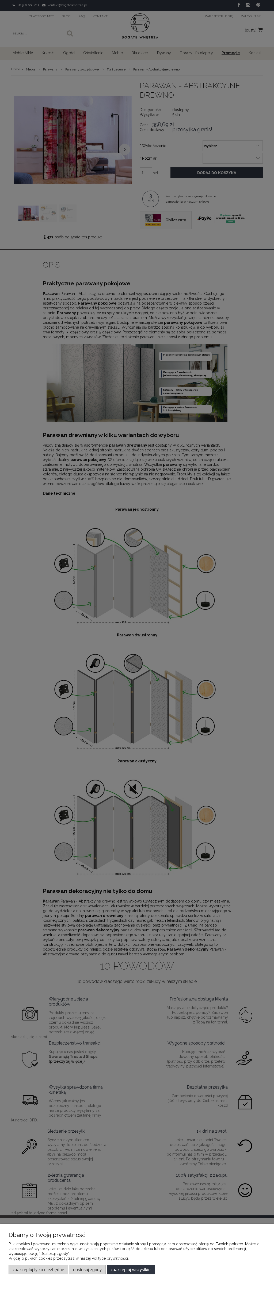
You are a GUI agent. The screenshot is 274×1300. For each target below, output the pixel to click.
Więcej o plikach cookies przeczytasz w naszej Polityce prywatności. (69, 1258)
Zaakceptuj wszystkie (131, 1269)
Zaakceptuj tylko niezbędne (38, 1269)
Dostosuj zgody (87, 1269)
